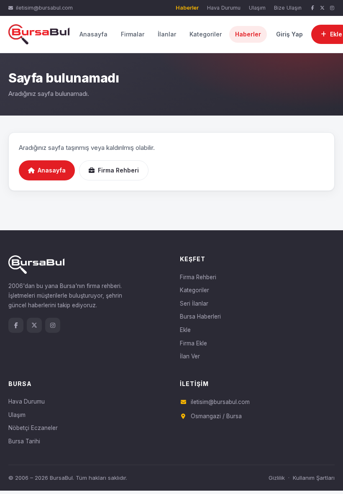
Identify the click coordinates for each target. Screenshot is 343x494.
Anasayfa (93, 34)
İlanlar (167, 34)
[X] (322, 8)
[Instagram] (332, 8)
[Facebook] (312, 8)
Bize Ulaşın (288, 8)
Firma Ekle (193, 343)
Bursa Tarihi (24, 441)
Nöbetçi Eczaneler (33, 428)
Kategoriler (205, 34)
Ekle (185, 330)
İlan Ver (190, 356)
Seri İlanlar (194, 303)
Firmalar (132, 34)
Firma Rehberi (118, 170)
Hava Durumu (224, 8)
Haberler (187, 8)
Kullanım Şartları (314, 477)
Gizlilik (277, 477)
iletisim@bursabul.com (44, 8)
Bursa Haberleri (200, 316)
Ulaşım (257, 8)
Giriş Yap (289, 34)
